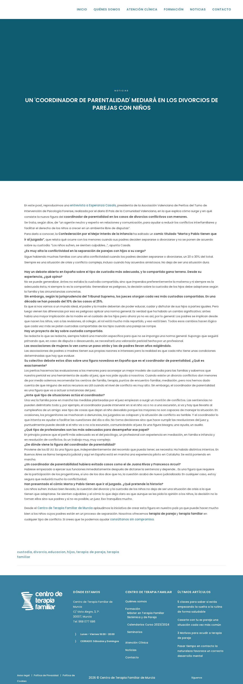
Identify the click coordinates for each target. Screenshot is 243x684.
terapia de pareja (91, 552)
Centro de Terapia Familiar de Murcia (65, 508)
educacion (57, 552)
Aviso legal (23, 675)
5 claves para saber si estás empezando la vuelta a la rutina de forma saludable (200, 607)
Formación (132, 609)
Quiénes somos (136, 601)
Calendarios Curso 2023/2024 (148, 624)
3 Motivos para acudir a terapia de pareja (200, 635)
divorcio (40, 552)
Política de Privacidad (46, 675)
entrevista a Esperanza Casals (93, 205)
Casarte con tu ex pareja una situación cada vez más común (199, 622)
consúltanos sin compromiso (132, 519)
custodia (24, 552)
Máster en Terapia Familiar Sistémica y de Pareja (145, 615)
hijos (71, 552)
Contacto (132, 657)
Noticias (121, 90)
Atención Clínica (136, 643)
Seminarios (134, 632)
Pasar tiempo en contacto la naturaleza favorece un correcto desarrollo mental (200, 651)
